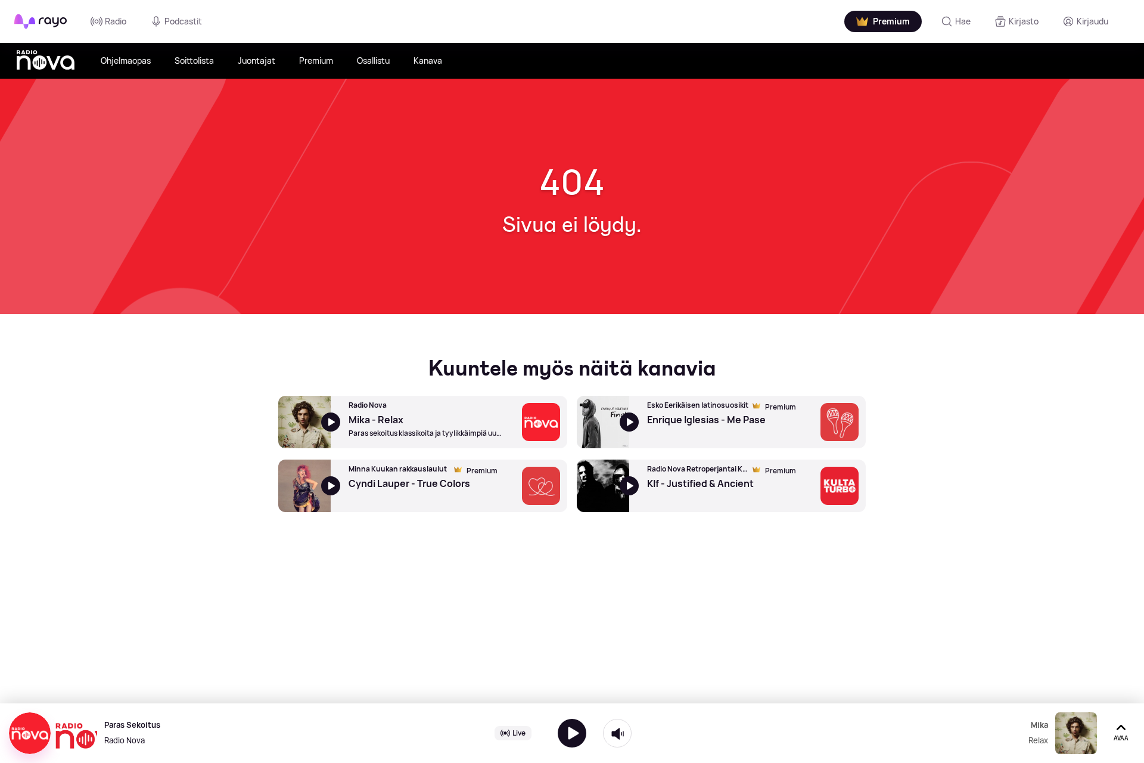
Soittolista (194, 60)
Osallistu (373, 60)
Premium (316, 60)
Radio (115, 21)
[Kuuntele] (572, 733)
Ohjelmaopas (126, 60)
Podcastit (183, 21)
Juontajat (256, 60)
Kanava (428, 60)
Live (519, 733)
